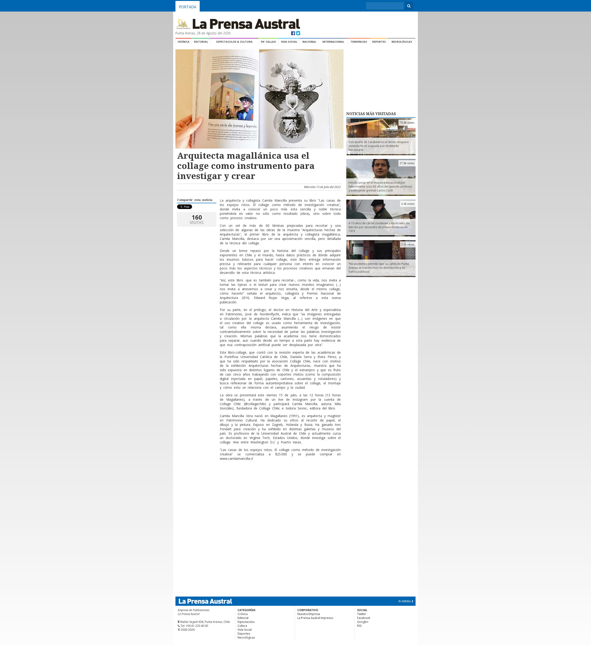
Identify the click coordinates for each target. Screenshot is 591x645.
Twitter (361, 614)
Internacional (333, 41)
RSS (359, 626)
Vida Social (289, 41)
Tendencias (358, 41)
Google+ (362, 622)
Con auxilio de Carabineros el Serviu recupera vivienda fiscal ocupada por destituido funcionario (379, 146)
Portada (187, 6)
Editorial (201, 41)
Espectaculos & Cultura (234, 41)
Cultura (242, 626)
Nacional (309, 41)
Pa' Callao (268, 41)
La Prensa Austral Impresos (315, 618)
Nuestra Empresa (308, 614)
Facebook (363, 618)
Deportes (379, 41)
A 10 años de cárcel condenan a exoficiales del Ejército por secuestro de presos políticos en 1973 (379, 227)
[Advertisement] (259, 479)
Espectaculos (246, 622)
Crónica (184, 41)
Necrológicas (402, 41)
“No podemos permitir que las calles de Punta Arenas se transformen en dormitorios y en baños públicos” (379, 268)
